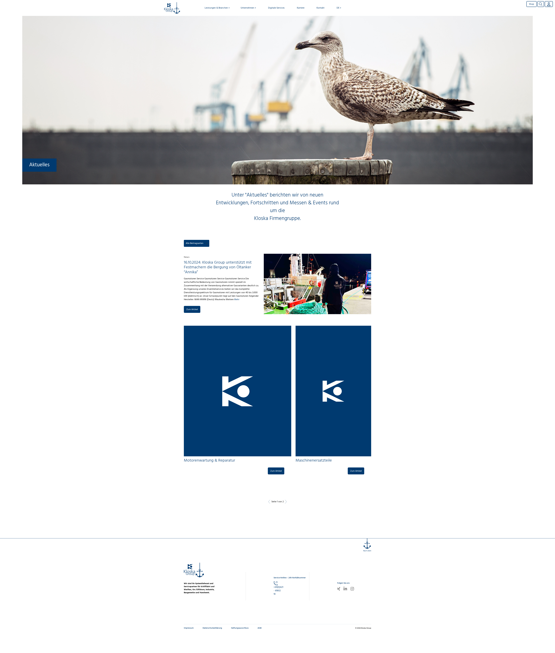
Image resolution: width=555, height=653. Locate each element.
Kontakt (320, 8)
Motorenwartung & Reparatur (209, 460)
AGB (259, 628)
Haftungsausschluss (240, 628)
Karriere (300, 8)
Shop (531, 4)
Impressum (189, 628)
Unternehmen (247, 8)
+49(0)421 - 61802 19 (278, 590)
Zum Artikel (192, 309)
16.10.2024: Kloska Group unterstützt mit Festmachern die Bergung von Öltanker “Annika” (218, 267)
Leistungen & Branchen (216, 8)
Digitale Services (276, 8)
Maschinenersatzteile (314, 460)
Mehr (236, 299)
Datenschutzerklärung (212, 628)
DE (338, 8)
